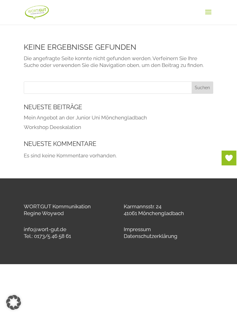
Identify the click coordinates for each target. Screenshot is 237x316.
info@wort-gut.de (45, 229)
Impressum (137, 229)
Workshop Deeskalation (52, 127)
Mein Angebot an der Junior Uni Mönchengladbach (85, 117)
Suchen (202, 87)
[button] (13, 302)
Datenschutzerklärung (150, 236)
